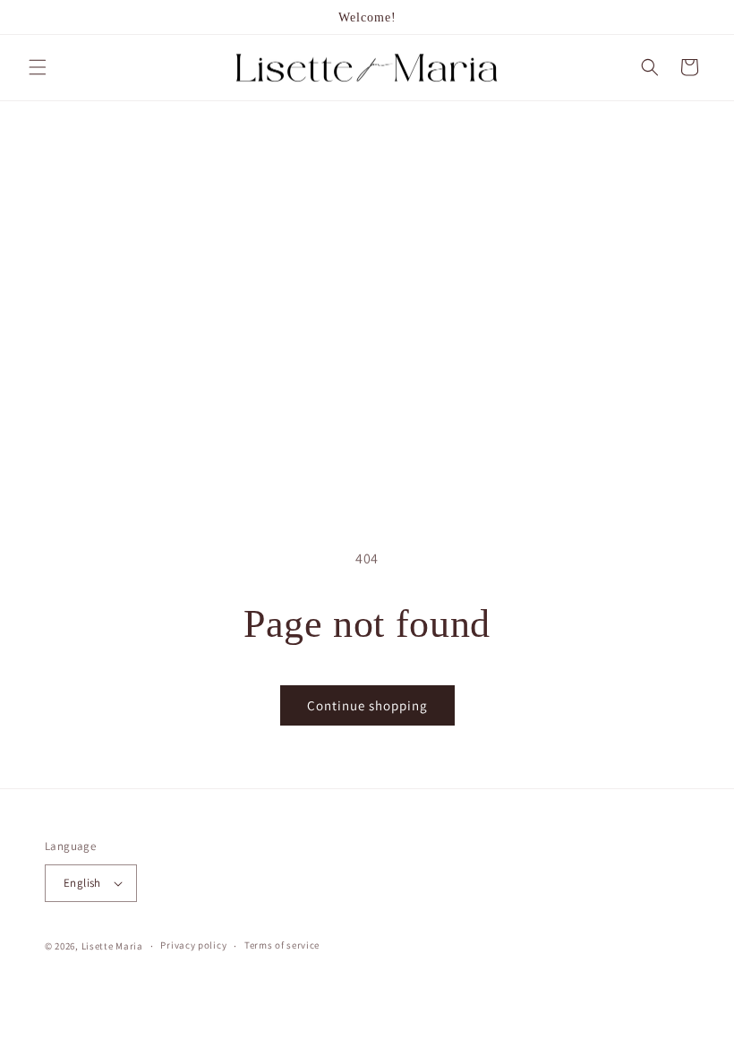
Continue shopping (367, 705)
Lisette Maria (112, 946)
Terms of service (282, 945)
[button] (37, 67)
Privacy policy (193, 945)
